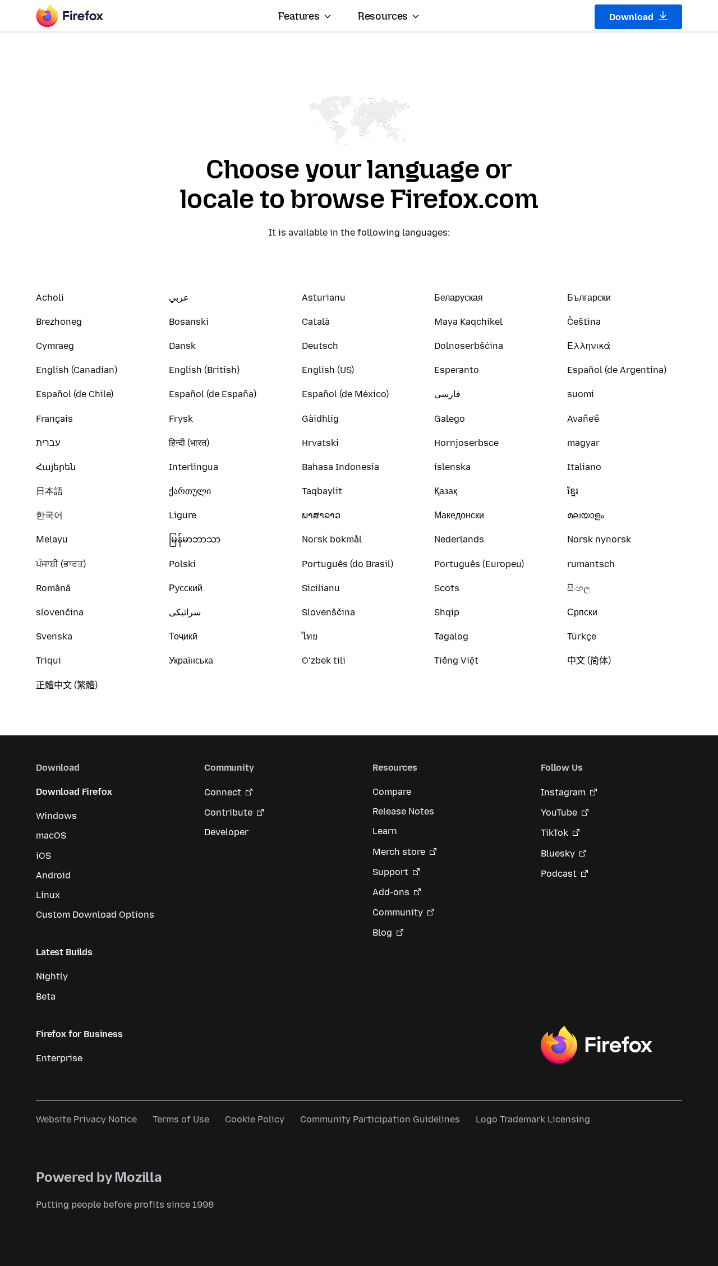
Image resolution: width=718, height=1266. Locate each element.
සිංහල (578, 588)
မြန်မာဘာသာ (194, 539)
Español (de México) (345, 394)
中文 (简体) (589, 660)
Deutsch (320, 345)
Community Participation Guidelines (380, 1119)
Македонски (459, 515)
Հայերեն (56, 467)
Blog (382, 932)
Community (397, 912)
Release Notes (403, 811)
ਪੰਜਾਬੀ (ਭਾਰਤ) (61, 564)
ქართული (190, 491)
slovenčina (60, 612)
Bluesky (558, 853)
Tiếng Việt (456, 660)
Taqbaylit (322, 491)
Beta (46, 996)
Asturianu (324, 297)
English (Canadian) (76, 370)
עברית (48, 443)
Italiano (584, 467)
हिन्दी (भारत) (189, 443)
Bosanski (189, 321)
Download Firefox (74, 791)
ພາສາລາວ (321, 515)
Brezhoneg (59, 321)
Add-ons (390, 892)
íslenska (452, 467)
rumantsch (591, 564)
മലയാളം (585, 515)
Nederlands (459, 539)
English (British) (204, 370)
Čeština (584, 321)
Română (53, 588)
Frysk (181, 418)
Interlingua (193, 467)
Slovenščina (328, 612)
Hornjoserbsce (466, 443)
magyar (583, 443)
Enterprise (59, 1058)
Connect (222, 792)
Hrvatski (320, 443)
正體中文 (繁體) (67, 685)
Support (390, 872)
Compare (391, 791)
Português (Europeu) (479, 564)
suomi (580, 394)
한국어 (49, 515)
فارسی (447, 394)
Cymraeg (55, 345)
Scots (446, 588)
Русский (185, 588)
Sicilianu (321, 588)
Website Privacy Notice (86, 1119)
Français (54, 418)
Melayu (52, 539)
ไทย (309, 636)
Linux (48, 895)
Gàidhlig (320, 418)
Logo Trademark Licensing (533, 1119)
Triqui (48, 660)
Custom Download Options (95, 914)
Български (589, 297)
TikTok (554, 832)
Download (632, 17)
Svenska (54, 636)
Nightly (52, 976)
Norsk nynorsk (599, 539)
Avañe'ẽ (583, 418)
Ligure (182, 515)
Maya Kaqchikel (468, 321)
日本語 (49, 491)
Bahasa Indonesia (340, 467)
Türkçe (581, 636)
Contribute (228, 812)
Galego (449, 418)
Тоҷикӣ (183, 636)
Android (53, 875)
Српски (582, 612)
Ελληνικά (588, 345)
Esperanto (456, 370)
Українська (191, 660)
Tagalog (451, 636)
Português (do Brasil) (347, 564)
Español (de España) (212, 394)
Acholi (50, 297)
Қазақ (445, 491)
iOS (43, 855)
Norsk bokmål (332, 539)
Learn (384, 831)
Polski (182, 564)
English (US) (328, 370)
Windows (56, 816)
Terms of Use (181, 1119)
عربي (179, 297)
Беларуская (458, 297)
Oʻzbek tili (324, 660)
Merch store (398, 851)
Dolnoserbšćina (468, 345)
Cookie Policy (254, 1119)
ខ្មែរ (572, 491)
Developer (226, 832)
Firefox (596, 1045)
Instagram (563, 792)
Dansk (182, 345)
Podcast (559, 873)
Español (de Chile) (74, 394)
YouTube (559, 812)
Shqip (446, 612)
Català (316, 321)
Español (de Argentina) (616, 370)
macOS (51, 835)
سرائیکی (185, 612)
